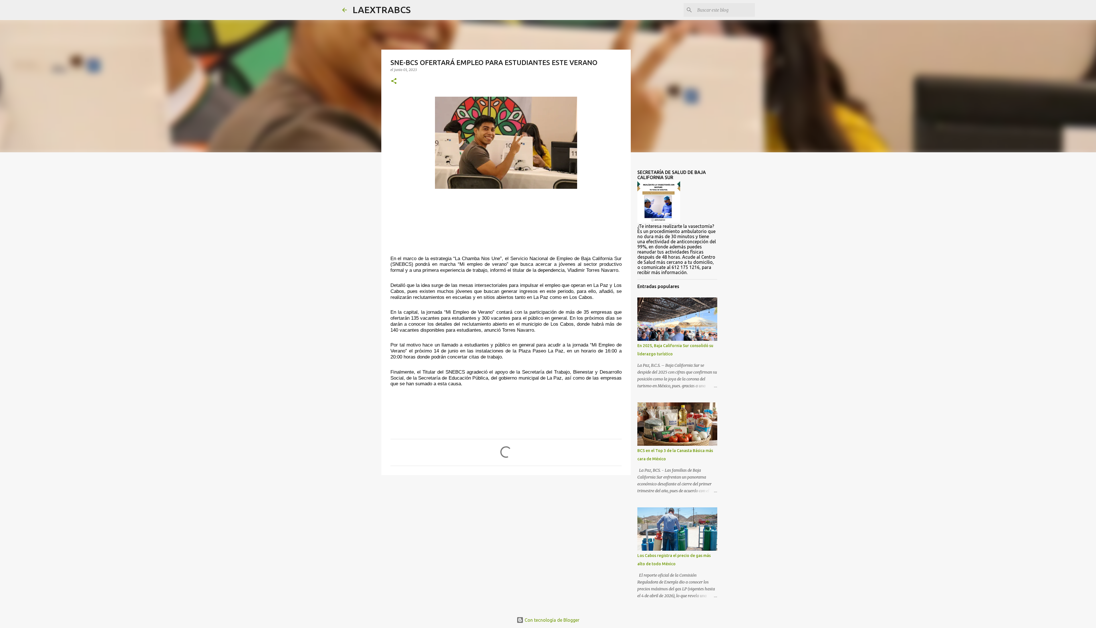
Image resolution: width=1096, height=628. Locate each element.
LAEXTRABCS (381, 10)
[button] (393, 81)
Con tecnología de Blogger (551, 620)
